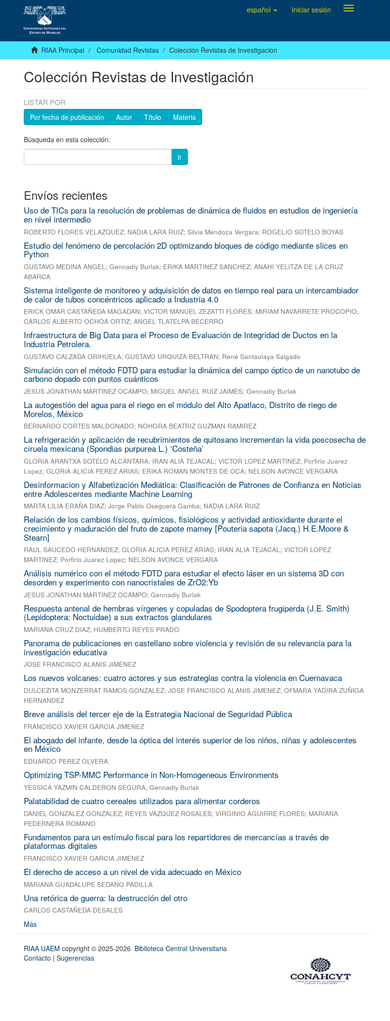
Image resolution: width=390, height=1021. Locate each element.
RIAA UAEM (43, 948)
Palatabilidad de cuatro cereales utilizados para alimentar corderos (142, 801)
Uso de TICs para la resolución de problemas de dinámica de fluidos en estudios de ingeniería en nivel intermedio (191, 214)
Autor (124, 117)
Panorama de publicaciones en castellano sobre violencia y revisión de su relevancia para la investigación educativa (187, 647)
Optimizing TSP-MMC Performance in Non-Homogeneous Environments (151, 774)
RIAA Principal (62, 50)
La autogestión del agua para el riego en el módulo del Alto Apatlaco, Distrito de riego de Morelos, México (180, 409)
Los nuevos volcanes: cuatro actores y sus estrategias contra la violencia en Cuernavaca (183, 677)
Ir (179, 157)
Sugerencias (75, 958)
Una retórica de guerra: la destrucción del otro (105, 898)
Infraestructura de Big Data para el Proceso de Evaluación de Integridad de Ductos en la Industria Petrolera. (180, 339)
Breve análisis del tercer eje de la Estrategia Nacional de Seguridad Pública (158, 714)
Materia (184, 117)
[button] (262, 9)
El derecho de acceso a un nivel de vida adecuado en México (132, 871)
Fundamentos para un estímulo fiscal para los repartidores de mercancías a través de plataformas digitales (176, 841)
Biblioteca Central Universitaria (181, 948)
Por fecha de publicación (67, 117)
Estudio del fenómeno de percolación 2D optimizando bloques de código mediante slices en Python (186, 249)
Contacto (37, 958)
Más (30, 924)
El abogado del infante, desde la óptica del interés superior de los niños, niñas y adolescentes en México (190, 744)
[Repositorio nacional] (323, 969)
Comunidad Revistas (128, 50)
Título (152, 117)
